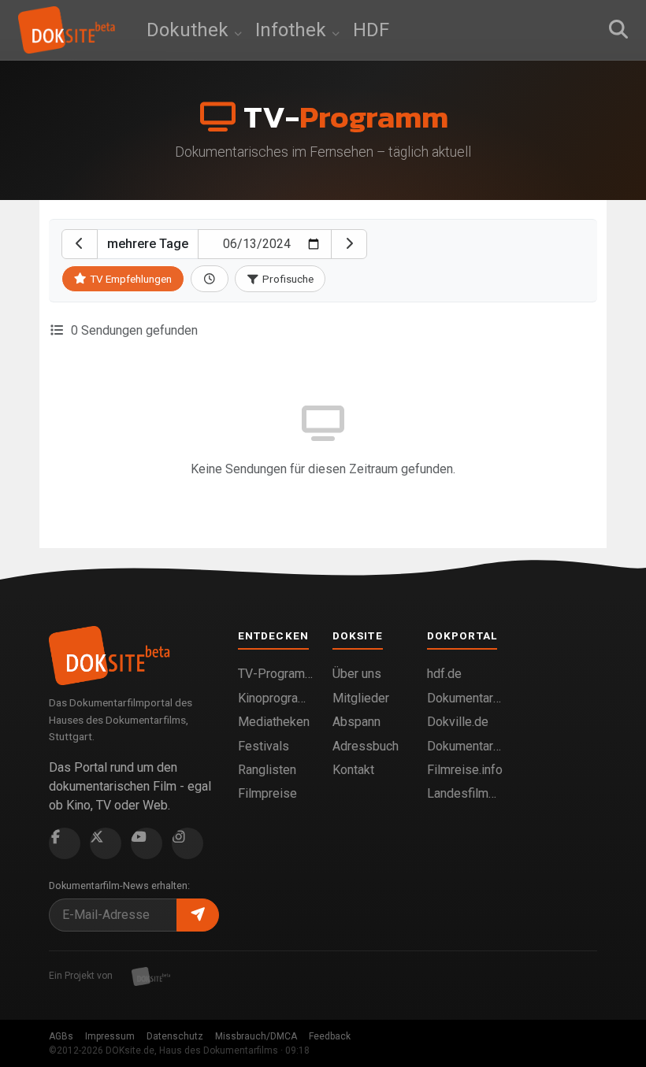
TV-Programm (276, 673)
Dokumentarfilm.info (465, 698)
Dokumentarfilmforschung (465, 746)
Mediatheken (274, 721)
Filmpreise (267, 793)
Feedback (330, 1036)
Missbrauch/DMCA (256, 1036)
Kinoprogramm (276, 698)
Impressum (110, 1036)
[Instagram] (187, 843)
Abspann (356, 721)
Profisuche (287, 278)
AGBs (61, 1036)
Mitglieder (360, 698)
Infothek (293, 30)
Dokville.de (457, 721)
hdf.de (444, 673)
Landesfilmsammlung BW (465, 793)
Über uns (356, 673)
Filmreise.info (465, 769)
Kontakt (353, 769)
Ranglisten (267, 769)
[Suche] (618, 29)
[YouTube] (146, 843)
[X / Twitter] (105, 843)
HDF (371, 30)
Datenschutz (175, 1036)
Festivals (263, 746)
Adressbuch (365, 746)
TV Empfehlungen (131, 278)
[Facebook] (64, 843)
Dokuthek (190, 30)
